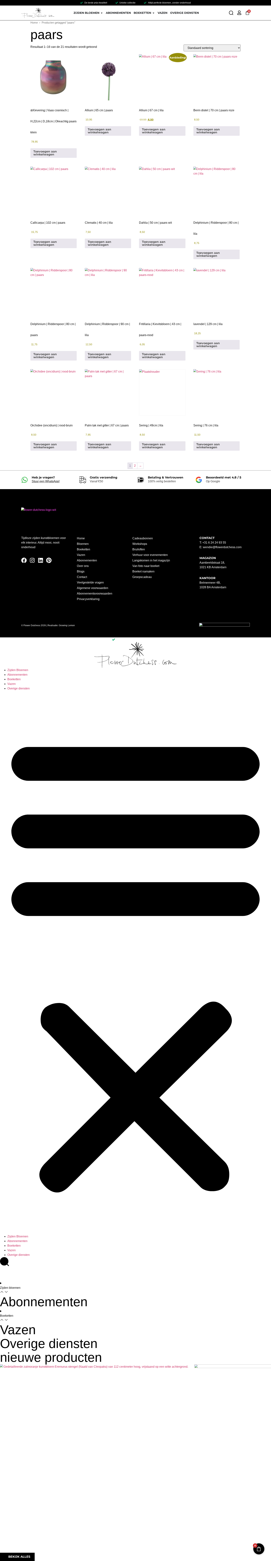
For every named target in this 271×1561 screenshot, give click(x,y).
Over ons (83, 565)
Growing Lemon (67, 625)
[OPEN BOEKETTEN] (153, 13)
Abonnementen (87, 560)
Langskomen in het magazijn (151, 560)
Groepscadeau (142, 577)
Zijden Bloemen (17, 670)
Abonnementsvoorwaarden (94, 593)
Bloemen (83, 543)
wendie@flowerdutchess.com (222, 547)
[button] (135, 962)
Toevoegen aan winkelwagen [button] (45, 153)
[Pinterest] (49, 560)
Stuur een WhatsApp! (46, 481)
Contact (82, 577)
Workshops (139, 543)
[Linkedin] (40, 560)
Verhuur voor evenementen (150, 554)
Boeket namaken (143, 571)
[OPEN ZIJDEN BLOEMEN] (101, 13)
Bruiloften (138, 549)
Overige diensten (18, 688)
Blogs (80, 571)
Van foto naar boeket (145, 565)
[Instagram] (32, 560)
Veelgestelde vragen (90, 582)
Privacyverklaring (88, 599)
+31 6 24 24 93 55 (214, 542)
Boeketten (83, 549)
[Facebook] (24, 560)
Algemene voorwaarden (92, 588)
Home (34, 22)
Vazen (81, 554)
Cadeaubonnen (142, 538)
